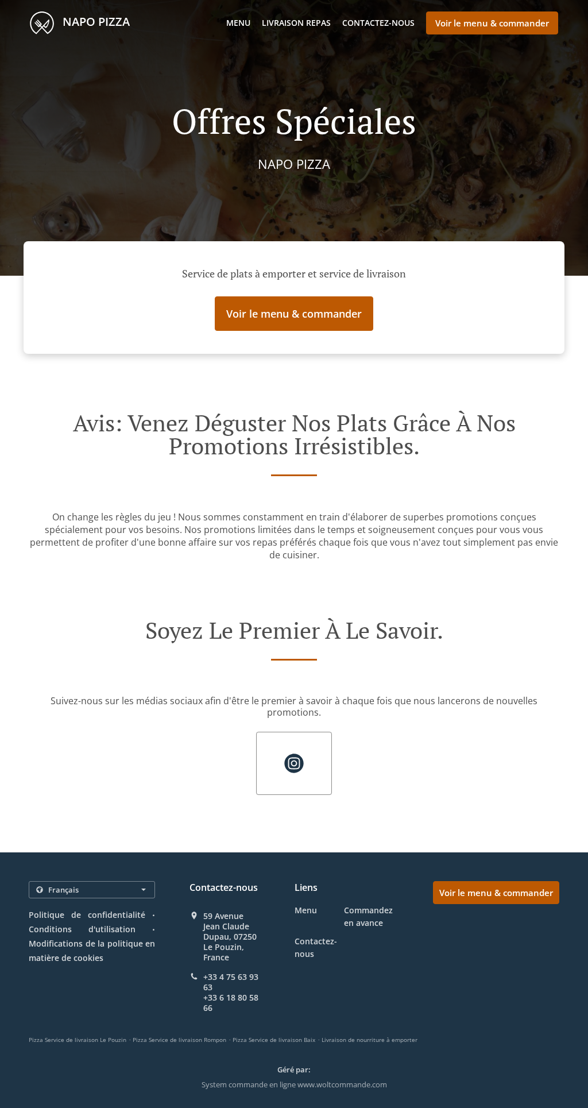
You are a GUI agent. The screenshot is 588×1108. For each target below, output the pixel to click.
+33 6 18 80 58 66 (230, 1003)
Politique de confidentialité (87, 914)
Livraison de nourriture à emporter (369, 1040)
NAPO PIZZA (95, 21)
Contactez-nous (378, 22)
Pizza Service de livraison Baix (274, 1040)
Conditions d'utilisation (82, 929)
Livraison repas (296, 22)
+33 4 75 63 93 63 (230, 982)
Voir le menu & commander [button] (492, 23)
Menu (238, 22)
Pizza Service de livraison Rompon (179, 1040)
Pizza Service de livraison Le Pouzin (77, 1040)
